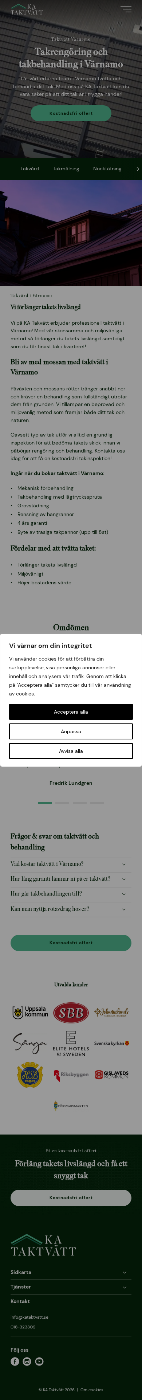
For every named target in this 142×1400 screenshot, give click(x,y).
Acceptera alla (71, 712)
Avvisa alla (71, 751)
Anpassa (71, 731)
